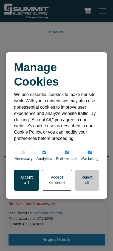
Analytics (44, 158)
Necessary (23, 158)
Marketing (90, 158)
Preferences (67, 158)
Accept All (27, 180)
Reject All (86, 180)
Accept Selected (57, 180)
